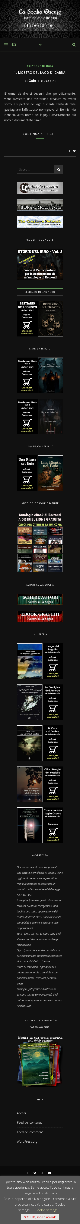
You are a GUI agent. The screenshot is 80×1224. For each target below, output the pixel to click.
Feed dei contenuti (29, 1122)
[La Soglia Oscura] (40, 19)
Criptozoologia (40, 66)
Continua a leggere (40, 134)
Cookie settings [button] (46, 1210)
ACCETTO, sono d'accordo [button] (40, 1217)
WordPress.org (27, 1141)
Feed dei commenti (30, 1132)
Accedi (21, 1113)
